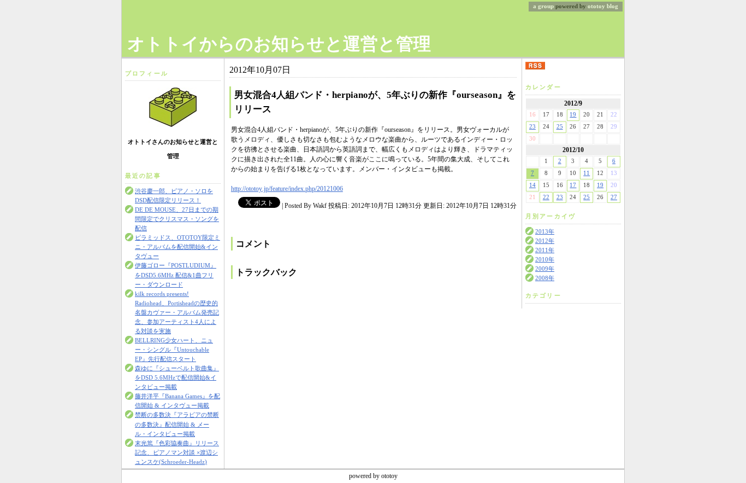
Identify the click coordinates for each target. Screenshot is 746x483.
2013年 (544, 232)
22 (546, 197)
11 (586, 173)
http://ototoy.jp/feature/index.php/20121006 (287, 189)
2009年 (544, 269)
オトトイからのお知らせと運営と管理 (279, 44)
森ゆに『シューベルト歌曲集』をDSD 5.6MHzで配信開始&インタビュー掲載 (177, 377)
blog (612, 6)
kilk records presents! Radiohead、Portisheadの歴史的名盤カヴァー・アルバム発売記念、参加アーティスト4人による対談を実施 (177, 312)
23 (532, 127)
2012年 (544, 241)
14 (532, 185)
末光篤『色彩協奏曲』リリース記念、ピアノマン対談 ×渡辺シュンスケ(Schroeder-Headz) (177, 452)
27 (614, 197)
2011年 (544, 250)
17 (573, 185)
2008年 (544, 278)
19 (573, 115)
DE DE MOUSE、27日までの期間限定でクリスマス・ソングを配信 (177, 219)
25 (559, 127)
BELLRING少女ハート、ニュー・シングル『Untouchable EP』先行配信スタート (174, 349)
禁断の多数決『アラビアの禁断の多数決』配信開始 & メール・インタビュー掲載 (177, 424)
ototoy (596, 6)
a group (543, 6)
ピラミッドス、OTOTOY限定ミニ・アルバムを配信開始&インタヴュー (177, 247)
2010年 (544, 260)
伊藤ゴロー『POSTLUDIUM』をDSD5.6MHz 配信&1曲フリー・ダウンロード (175, 275)
